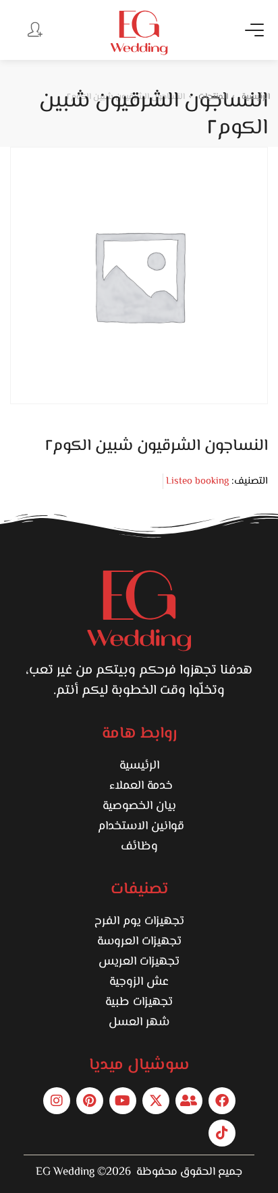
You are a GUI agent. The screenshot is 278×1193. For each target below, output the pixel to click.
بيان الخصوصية (139, 806)
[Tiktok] (221, 1133)
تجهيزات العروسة (139, 941)
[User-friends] (188, 1100)
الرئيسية (139, 765)
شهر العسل (139, 1022)
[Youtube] (122, 1100)
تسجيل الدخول (34, 29)
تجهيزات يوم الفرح (139, 921)
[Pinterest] (89, 1100)
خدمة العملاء (139, 786)
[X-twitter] (155, 1100)
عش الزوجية (139, 982)
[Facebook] (221, 1100)
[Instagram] (56, 1100)
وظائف (139, 846)
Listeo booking (197, 481)
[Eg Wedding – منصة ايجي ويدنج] (139, 32)
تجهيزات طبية (139, 1002)
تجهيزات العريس (139, 962)
